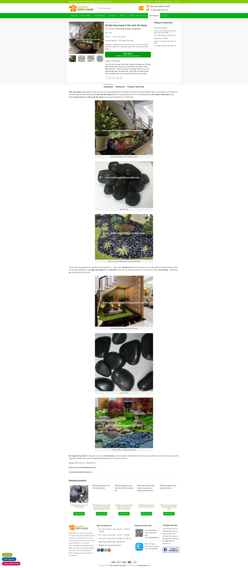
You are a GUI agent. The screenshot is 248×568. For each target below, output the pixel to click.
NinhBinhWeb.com (144, 565)
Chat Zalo (7, 555)
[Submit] (141, 8)
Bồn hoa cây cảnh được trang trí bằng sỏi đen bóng (169, 507)
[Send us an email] (102, 550)
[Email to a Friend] (113, 78)
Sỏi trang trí (154, 16)
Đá (110, 64)
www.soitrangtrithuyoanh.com (86, 467)
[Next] (100, 37)
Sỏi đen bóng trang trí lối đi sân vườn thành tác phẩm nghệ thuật (124, 507)
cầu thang (107, 94)
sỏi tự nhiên (142, 73)
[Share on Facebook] (106, 78)
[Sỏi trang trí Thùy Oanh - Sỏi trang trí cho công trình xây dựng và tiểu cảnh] (81, 8)
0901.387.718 (170, 541)
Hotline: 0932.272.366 (11, 563)
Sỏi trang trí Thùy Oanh (118, 565)
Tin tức (164, 16)
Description (108, 87)
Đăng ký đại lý (168, 1)
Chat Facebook (9, 559)
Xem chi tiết (79, 513)
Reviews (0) (120, 87)
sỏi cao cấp (125, 64)
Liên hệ (177, 1)
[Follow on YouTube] (109, 550)
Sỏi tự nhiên (85, 16)
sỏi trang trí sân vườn (116, 73)
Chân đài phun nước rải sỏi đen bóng (79, 506)
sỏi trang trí (125, 69)
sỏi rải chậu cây (130, 66)
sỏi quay (121, 66)
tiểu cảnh (99, 94)
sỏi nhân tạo (140, 64)
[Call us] (105, 550)
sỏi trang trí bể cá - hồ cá (138, 69)
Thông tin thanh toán (135, 87)
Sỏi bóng (111, 16)
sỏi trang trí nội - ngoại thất (127, 71)
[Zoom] (71, 51)
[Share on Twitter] (110, 78)
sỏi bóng (128, 29)
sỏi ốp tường (113, 66)
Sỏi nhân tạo (99, 16)
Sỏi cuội (123, 16)
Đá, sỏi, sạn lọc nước (138, 16)
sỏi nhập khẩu (135, 29)
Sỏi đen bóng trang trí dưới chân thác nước (146, 506)
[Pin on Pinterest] (117, 78)
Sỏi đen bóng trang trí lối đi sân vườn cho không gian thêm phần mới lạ (101, 507)
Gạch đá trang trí (147, 1)
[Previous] (72, 37)
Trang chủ (74, 16)
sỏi (113, 64)
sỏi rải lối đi (139, 66)
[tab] (108, 86)
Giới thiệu (158, 1)
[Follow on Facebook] (98, 550)
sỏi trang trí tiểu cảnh (131, 73)
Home (107, 22)
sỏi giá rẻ (132, 64)
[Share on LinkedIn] (120, 78)
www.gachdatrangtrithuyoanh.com (80, 472)
